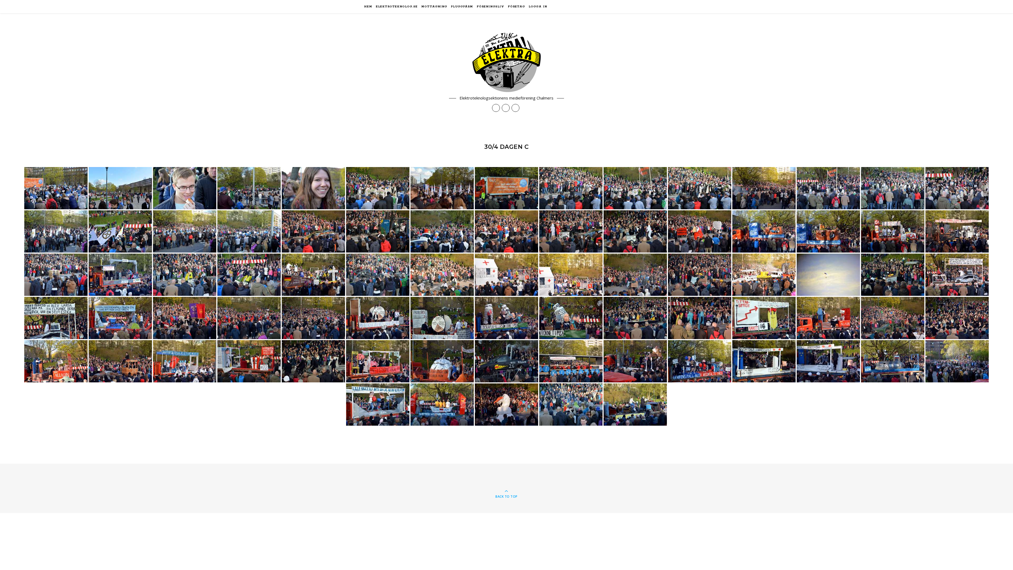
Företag (516, 6)
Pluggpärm (462, 6)
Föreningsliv (490, 6)
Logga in (538, 6)
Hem (368, 6)
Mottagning (434, 6)
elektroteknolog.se (397, 6)
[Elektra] (506, 62)
